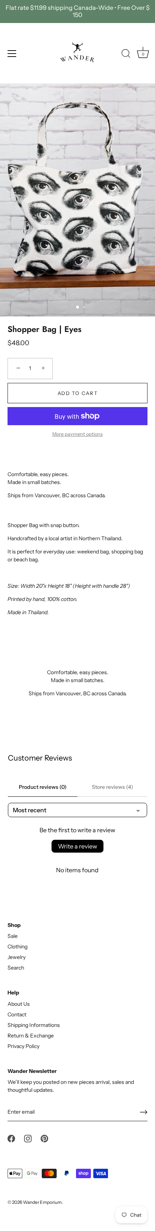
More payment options (77, 434)
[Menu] (12, 53)
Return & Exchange (31, 1035)
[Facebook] (11, 1138)
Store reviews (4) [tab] (112, 787)
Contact (17, 1014)
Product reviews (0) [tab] (43, 787)
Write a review (77, 846)
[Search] (126, 54)
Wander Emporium (42, 1202)
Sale (13, 936)
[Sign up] (143, 1112)
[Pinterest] (44, 1138)
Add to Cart (78, 393)
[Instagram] (28, 1138)
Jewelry (17, 957)
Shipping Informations (34, 1025)
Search (16, 967)
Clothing (17, 946)
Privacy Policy (24, 1046)
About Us (19, 1003)
